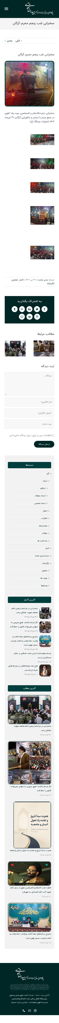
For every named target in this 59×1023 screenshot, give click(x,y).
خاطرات (44, 518)
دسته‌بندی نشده (42, 555)
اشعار (45, 511)
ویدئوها (44, 585)
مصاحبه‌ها (43, 525)
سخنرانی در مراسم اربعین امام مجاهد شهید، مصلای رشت (15, 348)
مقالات (44, 533)
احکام (42, 488)
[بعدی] (52, 348)
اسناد (45, 481)
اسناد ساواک (40, 495)
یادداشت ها (42, 540)
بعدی (9, 41)
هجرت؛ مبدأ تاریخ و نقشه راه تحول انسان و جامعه (30, 850)
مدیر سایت (43, 280)
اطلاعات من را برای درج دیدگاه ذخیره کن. (30, 435)
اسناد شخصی (39, 503)
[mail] (29, 1010)
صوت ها (44, 578)
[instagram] (35, 1010)
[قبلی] (7, 348)
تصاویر (15, 280)
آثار (47, 473)
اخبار (21, 280)
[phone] (24, 1010)
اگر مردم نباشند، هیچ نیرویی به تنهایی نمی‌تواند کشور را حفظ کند (43, 348)
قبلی (17, 41)
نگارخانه (50, 283)
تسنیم (13, 1002)
